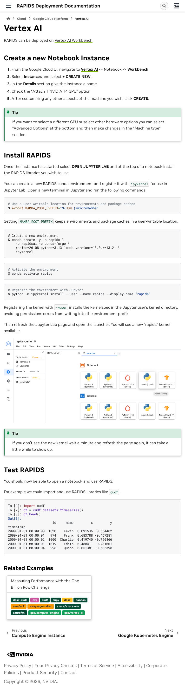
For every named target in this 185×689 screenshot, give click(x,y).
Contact (68, 672)
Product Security (39, 672)
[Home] (8, 18)
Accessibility (130, 665)
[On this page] (176, 6)
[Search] (164, 6)
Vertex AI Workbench (73, 40)
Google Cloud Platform (50, 19)
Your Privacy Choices (56, 665)
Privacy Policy (17, 665)
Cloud (21, 19)
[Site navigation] (8, 6)
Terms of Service (97, 665)
